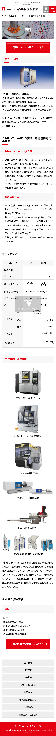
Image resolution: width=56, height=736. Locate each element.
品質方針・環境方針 (28, 714)
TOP (4, 16)
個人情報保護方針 (28, 699)
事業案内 (28, 670)
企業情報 (28, 662)
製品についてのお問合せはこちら (28, 47)
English (46, 11)
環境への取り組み (28, 684)
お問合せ (28, 692)
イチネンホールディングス (29, 726)
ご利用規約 (28, 707)
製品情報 (28, 677)
